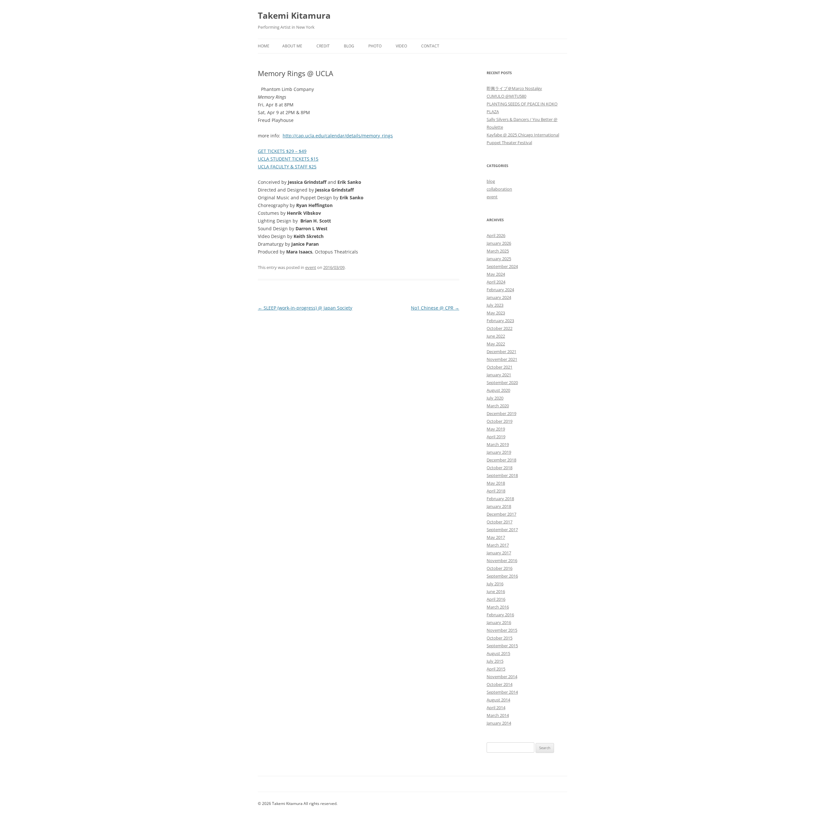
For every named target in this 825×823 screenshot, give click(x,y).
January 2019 (499, 452)
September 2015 (502, 646)
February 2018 (500, 498)
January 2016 (499, 622)
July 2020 (495, 398)
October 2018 (499, 468)
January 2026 (499, 243)
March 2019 (498, 444)
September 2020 (502, 382)
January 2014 (499, 723)
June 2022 (496, 336)
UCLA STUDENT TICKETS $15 (288, 159)
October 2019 (499, 421)
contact (430, 46)
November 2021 (502, 359)
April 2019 (496, 437)
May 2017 (496, 537)
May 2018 (496, 483)
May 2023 (496, 313)
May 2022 (496, 344)
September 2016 (502, 576)
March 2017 (498, 545)
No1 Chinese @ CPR (435, 308)
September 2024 (502, 266)
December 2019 (501, 413)
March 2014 (498, 715)
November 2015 (502, 630)
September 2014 (502, 692)
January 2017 (499, 553)
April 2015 (496, 669)
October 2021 (499, 367)
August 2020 (498, 390)
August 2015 (498, 653)
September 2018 (502, 475)
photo (375, 46)
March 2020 (498, 406)
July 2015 (495, 661)
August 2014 (498, 700)
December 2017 (501, 514)
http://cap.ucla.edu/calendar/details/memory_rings (338, 136)
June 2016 (496, 591)
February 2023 (500, 320)
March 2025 (498, 251)
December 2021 (501, 351)
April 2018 (496, 491)
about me (292, 46)
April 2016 (496, 599)
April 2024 (496, 282)
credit (323, 46)
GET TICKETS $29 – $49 (282, 151)
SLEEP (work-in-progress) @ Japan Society (305, 308)
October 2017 (499, 522)
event (310, 267)
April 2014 (496, 707)
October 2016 (499, 568)
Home (263, 46)
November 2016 (502, 560)
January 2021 (499, 375)
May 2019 (496, 429)
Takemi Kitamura (294, 15)
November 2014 (502, 676)
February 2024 (500, 290)
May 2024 (496, 274)
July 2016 (495, 584)
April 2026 (496, 235)
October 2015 (499, 638)
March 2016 (498, 607)
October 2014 (499, 684)
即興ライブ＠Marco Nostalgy (514, 88)
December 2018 (501, 460)
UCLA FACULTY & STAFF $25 (287, 167)
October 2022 (499, 328)
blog (491, 181)
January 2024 (499, 297)
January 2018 (499, 506)
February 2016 (500, 615)
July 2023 (495, 305)
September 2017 (502, 529)
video (401, 46)
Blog (349, 46)
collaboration (499, 189)
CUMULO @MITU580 (506, 96)
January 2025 (499, 259)
